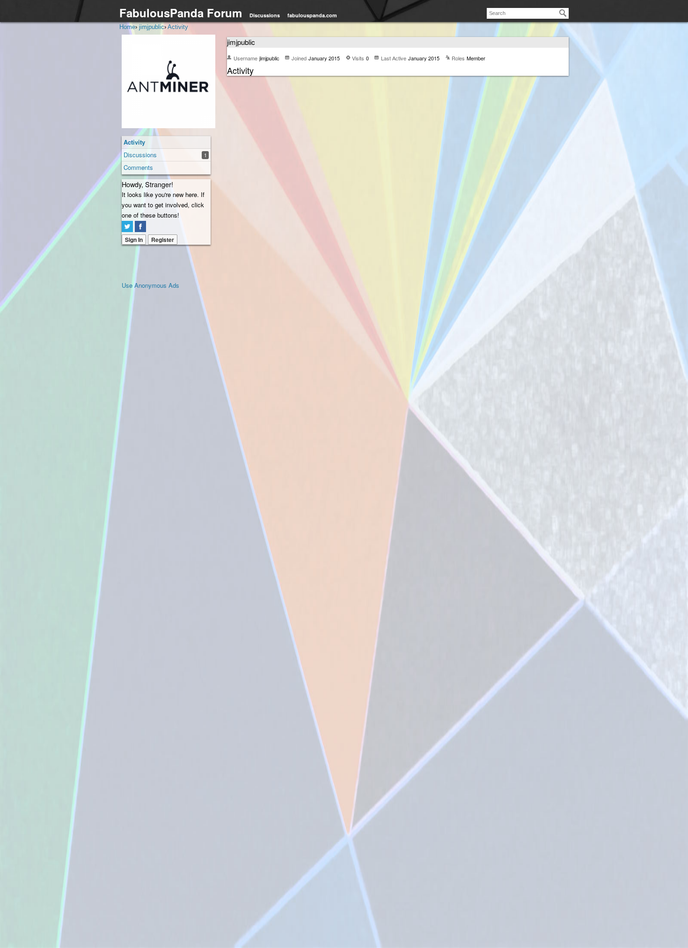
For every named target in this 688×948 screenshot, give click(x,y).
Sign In (134, 239)
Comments (138, 167)
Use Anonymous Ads (150, 285)
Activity (134, 142)
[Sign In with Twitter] (127, 226)
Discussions (264, 15)
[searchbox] (528, 13)
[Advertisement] (159, 431)
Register (162, 239)
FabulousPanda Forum (180, 13)
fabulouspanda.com (312, 15)
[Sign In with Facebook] (140, 226)
